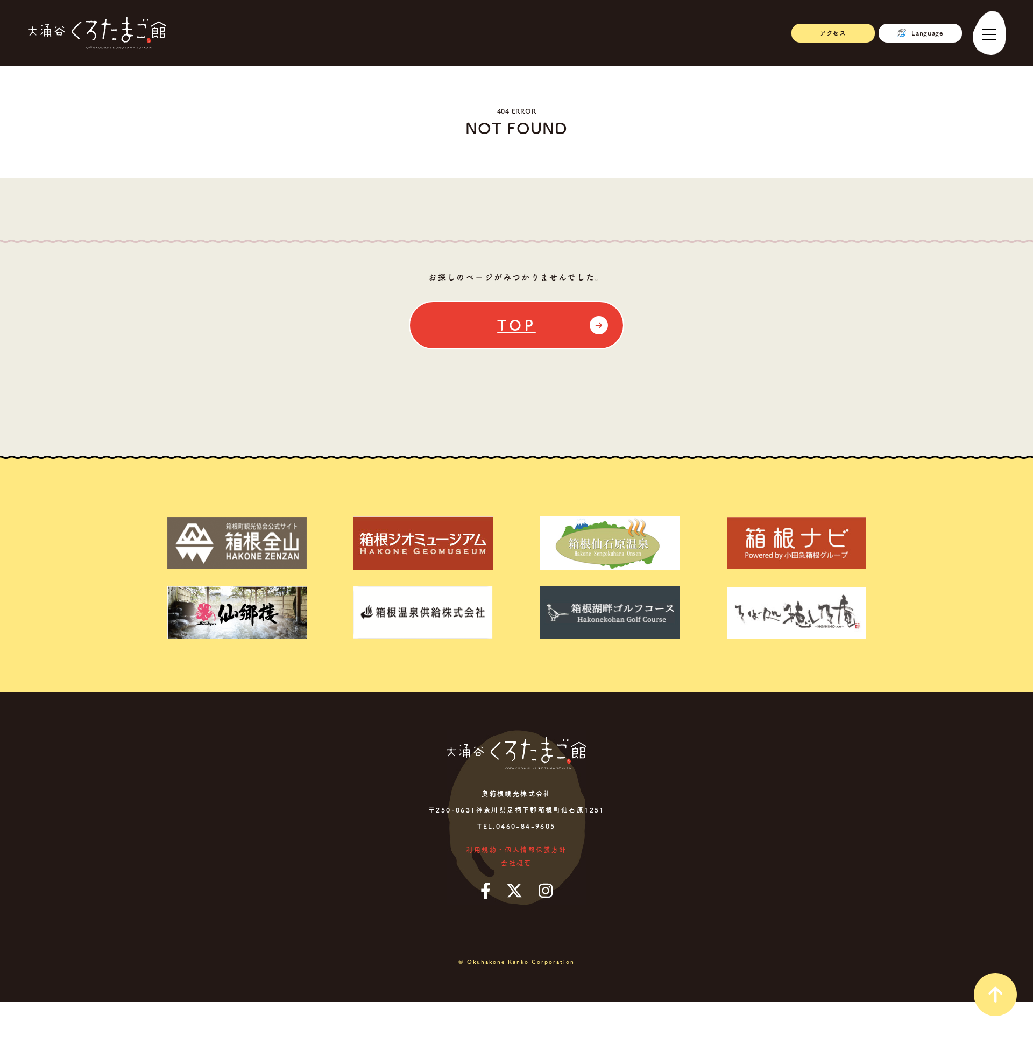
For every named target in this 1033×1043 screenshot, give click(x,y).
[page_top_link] (995, 994)
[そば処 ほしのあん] (796, 613)
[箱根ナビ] (796, 543)
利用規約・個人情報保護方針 (516, 849)
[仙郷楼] (237, 612)
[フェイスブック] (485, 891)
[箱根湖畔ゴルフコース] (609, 612)
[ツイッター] (514, 891)
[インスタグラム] (545, 891)
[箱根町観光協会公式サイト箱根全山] (237, 543)
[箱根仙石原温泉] (609, 543)
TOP (516, 325)
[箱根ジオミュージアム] (423, 543)
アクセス (833, 33)
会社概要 (516, 863)
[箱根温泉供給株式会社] (423, 612)
